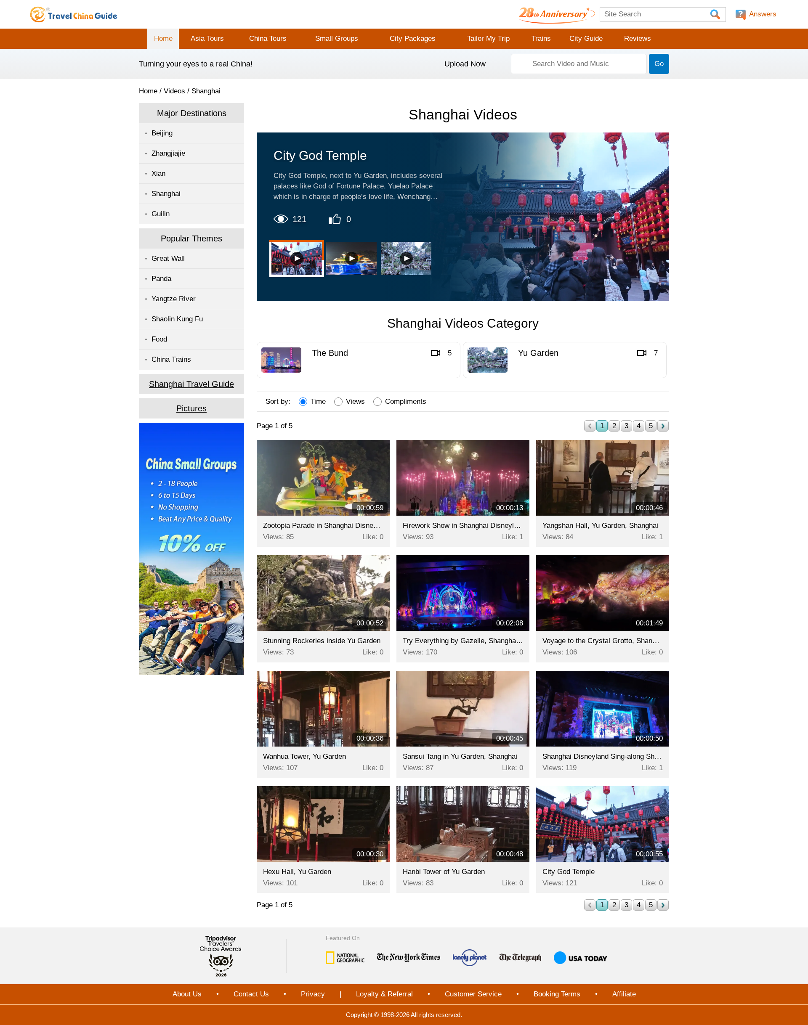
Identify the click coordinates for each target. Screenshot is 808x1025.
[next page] (663, 426)
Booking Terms (557, 994)
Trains (541, 38)
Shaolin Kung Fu (177, 319)
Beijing (162, 133)
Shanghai (206, 91)
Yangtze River (174, 299)
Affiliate (624, 994)
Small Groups (336, 38)
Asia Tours (207, 38)
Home (163, 38)
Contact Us (251, 994)
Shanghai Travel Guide (191, 384)
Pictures (191, 408)
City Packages (413, 38)
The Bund (330, 353)
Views (355, 401)
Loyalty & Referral (384, 994)
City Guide (586, 38)
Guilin (161, 214)
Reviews (637, 38)
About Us (187, 994)
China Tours (268, 38)
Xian (158, 173)
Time (318, 401)
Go (659, 64)
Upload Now (465, 64)
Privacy (313, 994)
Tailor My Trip (488, 38)
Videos (174, 91)
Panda (161, 279)
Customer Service (473, 994)
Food (159, 339)
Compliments (405, 401)
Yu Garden (538, 353)
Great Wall (168, 258)
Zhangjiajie (168, 153)
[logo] (73, 14)
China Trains (171, 359)
